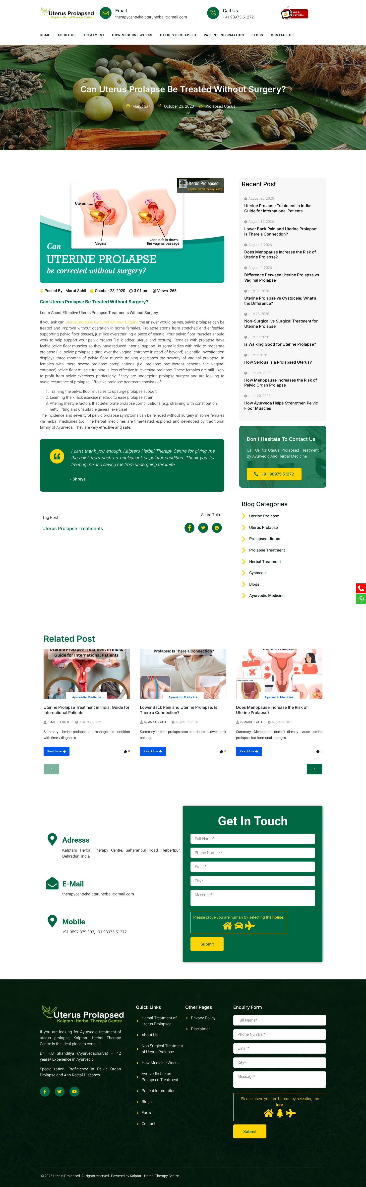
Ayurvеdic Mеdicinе (86, 697)
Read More (54, 751)
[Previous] (52, 769)
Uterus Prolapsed (178, 35)
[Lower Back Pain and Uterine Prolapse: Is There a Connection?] (183, 674)
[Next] (314, 769)
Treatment (94, 35)
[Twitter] (60, 1092)
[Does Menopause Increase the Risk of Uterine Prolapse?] (279, 674)
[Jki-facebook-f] (45, 1092)
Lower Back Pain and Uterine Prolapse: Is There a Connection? (178, 710)
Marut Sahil (60, 722)
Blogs (257, 35)
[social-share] (189, 528)
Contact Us (282, 35)
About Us (67, 35)
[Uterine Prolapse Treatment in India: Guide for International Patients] (87, 674)
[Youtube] (74, 1092)
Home (45, 35)
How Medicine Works (132, 35)
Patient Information (224, 35)
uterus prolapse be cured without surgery (101, 322)
